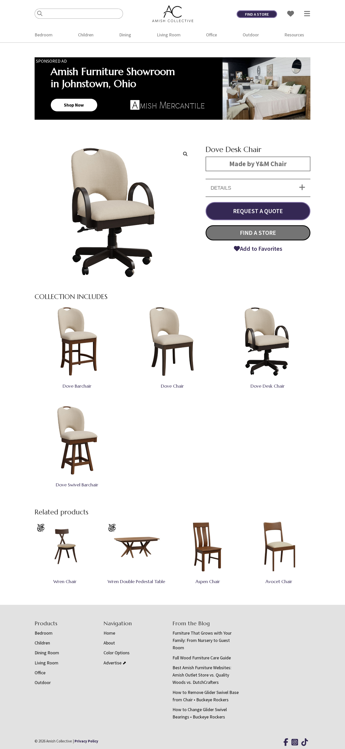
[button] (185, 154)
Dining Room (47, 653)
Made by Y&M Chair (258, 163)
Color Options (117, 653)
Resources (294, 35)
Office (211, 35)
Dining (125, 35)
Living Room (169, 35)
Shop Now (74, 105)
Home (109, 633)
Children (85, 35)
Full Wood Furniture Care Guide (202, 658)
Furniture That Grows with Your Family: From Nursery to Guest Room (202, 640)
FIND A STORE (257, 14)
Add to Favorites (261, 248)
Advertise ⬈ (115, 663)
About (109, 643)
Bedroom (44, 35)
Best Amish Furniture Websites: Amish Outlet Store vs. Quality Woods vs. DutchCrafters (202, 675)
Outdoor (251, 35)
